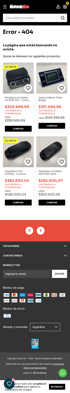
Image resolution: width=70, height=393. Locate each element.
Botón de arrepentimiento (35, 368)
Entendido (57, 387)
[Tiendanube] (35, 373)
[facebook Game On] (41, 231)
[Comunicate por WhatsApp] (62, 373)
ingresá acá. (58, 364)
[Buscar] (62, 17)
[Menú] (5, 7)
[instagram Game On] (29, 231)
